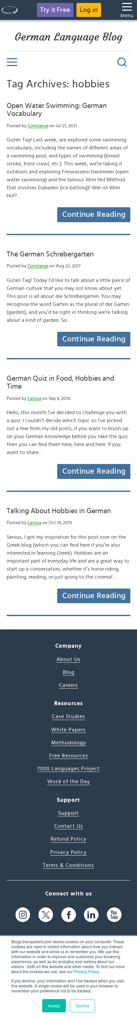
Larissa (34, 398)
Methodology (68, 742)
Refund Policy (68, 839)
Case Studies (68, 716)
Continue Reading (93, 215)
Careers (68, 685)
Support (68, 813)
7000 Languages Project (68, 768)
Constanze (38, 126)
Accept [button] (54, 1005)
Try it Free (55, 10)
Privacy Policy (86, 971)
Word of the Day (68, 781)
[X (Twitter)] (45, 914)
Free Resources (68, 755)
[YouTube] (114, 914)
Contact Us (68, 826)
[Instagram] (22, 914)
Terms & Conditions (68, 865)
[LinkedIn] (91, 914)
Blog (68, 672)
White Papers (68, 729)
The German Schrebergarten (50, 254)
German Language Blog (68, 37)
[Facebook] (68, 914)
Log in (89, 10)
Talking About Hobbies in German (59, 510)
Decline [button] (82, 1005)
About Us (68, 659)
